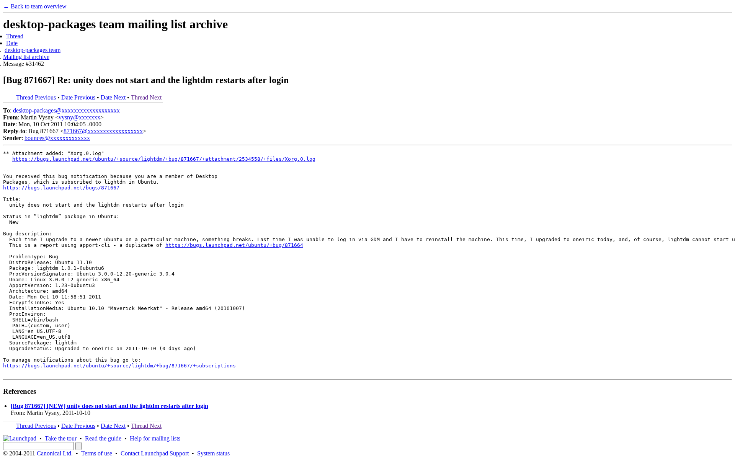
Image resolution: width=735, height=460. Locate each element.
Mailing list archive (26, 57)
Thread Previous (36, 97)
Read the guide (103, 438)
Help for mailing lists (155, 438)
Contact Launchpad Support (155, 453)
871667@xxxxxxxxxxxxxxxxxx (103, 131)
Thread (14, 36)
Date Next (113, 97)
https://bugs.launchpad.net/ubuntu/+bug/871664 (234, 245)
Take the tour (61, 438)
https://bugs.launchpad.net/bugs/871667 (61, 188)
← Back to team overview (35, 6)
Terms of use (96, 453)
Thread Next (146, 97)
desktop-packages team (32, 50)
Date (12, 43)
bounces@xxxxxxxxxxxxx (57, 138)
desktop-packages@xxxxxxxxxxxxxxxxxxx (66, 110)
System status (213, 453)
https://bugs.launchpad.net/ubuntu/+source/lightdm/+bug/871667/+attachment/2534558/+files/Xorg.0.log (163, 159)
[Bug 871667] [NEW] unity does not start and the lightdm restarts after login (109, 406)
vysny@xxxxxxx (79, 117)
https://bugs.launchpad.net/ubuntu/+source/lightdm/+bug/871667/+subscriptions (119, 366)
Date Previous (78, 97)
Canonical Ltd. (55, 453)
